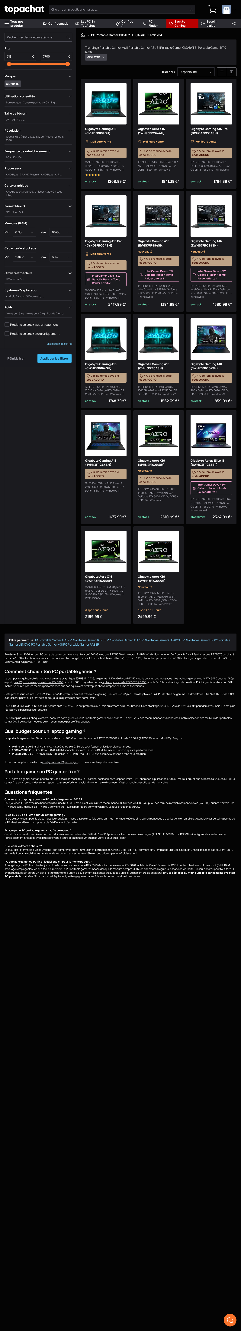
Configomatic (58, 23)
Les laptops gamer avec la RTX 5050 (195, 678)
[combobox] (229, 9)
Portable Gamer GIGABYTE (178, 48)
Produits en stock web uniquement (34, 325)
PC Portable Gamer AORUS (88, 640)
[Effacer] (68, 37)
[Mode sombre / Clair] (234, 23)
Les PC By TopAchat (88, 23)
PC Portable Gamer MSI (47, 644)
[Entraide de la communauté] (230, 1320)
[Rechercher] (191, 9)
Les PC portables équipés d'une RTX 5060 (38, 682)
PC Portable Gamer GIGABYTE (162, 640)
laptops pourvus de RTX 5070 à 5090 (124, 682)
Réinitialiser (16, 358)
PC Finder (153, 23)
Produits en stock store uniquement (34, 334)
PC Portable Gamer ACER (52, 640)
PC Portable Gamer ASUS (124, 640)
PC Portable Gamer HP (198, 640)
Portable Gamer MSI (113, 48)
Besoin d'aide (212, 23)
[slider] (9, 64)
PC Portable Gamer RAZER (81, 644)
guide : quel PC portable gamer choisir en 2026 (96, 718)
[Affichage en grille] (231, 71)
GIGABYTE (93, 57)
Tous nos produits (17, 23)
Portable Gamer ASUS (143, 48)
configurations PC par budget (60, 762)
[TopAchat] (24, 9)
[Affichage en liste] (222, 71)
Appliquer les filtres (54, 358)
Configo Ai (127, 23)
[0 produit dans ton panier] (212, 9)
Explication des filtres (59, 343)
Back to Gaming (180, 23)
